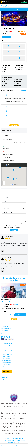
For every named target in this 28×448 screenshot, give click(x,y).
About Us (5, 381)
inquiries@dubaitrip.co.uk (8, 3)
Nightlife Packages (7, 362)
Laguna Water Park (12, 111)
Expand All (23, 90)
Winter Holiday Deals (7, 354)
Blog (4, 384)
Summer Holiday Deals (8, 352)
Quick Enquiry (20, 314)
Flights (6, 152)
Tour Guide (9, 309)
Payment (5, 386)
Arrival (9, 95)
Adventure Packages (7, 345)
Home (4, 379)
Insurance (7, 157)
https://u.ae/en (10, 420)
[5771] (14, 397)
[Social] (2, 337)
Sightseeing (3, 311)
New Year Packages (7, 366)
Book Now (6, 37)
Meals (6, 146)
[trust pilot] (24, 2)
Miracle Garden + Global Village (15, 116)
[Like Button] (2, 251)
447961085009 (5, 1)
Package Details (7, 314)
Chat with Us (16, 445)
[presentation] (12, 319)
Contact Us (5, 388)
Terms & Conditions (18, 438)
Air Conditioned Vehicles (18, 309)
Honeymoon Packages (8, 350)
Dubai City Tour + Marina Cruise (15, 106)
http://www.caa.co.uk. (18, 434)
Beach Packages (6, 356)
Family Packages (6, 347)
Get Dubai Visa (6, 371)
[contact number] (1, 3)
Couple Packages (7, 364)
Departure (10, 120)
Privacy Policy (9, 438)
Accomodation (8, 135)
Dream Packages (7, 369)
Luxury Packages (6, 358)
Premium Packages (7, 360)
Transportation (4, 308)
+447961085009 (4, 330)
